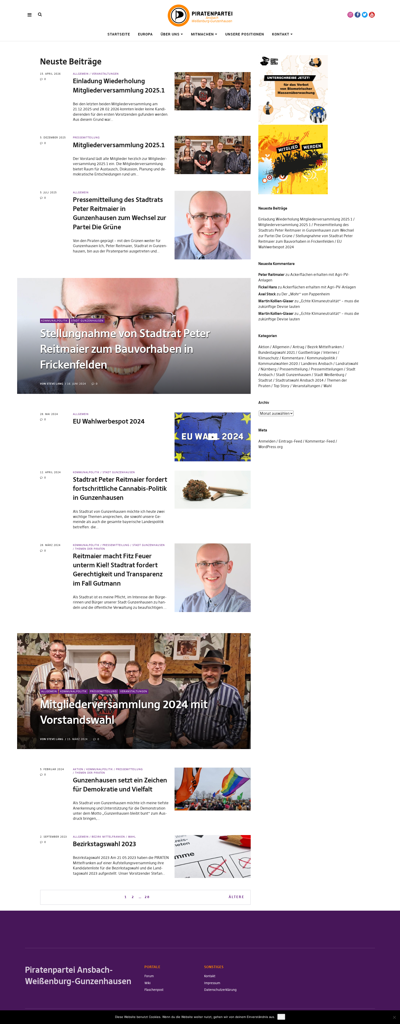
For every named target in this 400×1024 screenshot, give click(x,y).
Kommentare (293, 358)
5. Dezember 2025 (53, 137)
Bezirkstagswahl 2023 (104, 844)
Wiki (147, 983)
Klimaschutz (268, 358)
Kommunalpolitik (54, 320)
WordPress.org (270, 446)
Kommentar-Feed (320, 441)
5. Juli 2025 (48, 192)
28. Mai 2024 (49, 414)
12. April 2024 (50, 472)
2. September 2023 (53, 836)
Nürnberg (268, 369)
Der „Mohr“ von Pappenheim (305, 294)
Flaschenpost (153, 990)
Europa (145, 34)
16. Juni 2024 (76, 383)
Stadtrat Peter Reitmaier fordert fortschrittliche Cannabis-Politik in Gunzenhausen (120, 488)
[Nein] (394, 1017)
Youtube (372, 15)
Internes (330, 352)
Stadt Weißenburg (329, 374)
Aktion (78, 769)
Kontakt (280, 34)
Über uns (170, 34)
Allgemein (81, 73)
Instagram (350, 15)
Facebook (357, 15)
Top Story (281, 385)
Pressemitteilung (86, 137)
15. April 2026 (50, 73)
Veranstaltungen (105, 73)
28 (147, 896)
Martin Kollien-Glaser (276, 301)
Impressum (212, 983)
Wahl (132, 836)
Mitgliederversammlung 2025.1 (119, 145)
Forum (149, 976)
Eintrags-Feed (290, 441)
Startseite (118, 34)
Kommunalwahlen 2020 (278, 363)
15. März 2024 (77, 739)
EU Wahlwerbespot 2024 (109, 421)
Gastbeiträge (309, 352)
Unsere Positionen (244, 34)
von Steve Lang (51, 383)
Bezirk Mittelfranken (108, 836)
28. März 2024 (50, 545)
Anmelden (266, 441)
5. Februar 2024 (52, 769)
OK (281, 1017)
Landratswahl (347, 363)
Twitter (365, 15)
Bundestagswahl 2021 (276, 352)
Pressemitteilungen (327, 369)
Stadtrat (265, 380)
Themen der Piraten (90, 548)
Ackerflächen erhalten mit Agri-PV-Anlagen (319, 287)
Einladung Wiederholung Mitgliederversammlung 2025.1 (305, 219)
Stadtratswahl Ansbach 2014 (299, 380)
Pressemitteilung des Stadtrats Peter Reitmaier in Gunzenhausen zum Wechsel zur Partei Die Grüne (306, 230)
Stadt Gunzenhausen (87, 320)
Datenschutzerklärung (220, 990)
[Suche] (40, 14)
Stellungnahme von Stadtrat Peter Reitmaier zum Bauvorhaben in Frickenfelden (125, 348)
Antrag (298, 347)
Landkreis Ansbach (316, 363)
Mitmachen (202, 34)
